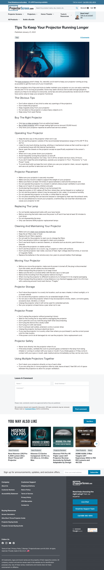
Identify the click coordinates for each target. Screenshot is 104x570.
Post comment (81, 409)
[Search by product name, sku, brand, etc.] (77, 8)
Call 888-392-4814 (89, 2)
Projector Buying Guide (10, 522)
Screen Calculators (8, 514)
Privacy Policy (26, 497)
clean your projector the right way (43, 232)
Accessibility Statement (10, 493)
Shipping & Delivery (28, 486)
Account (83, 8)
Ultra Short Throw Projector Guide (13, 518)
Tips (17, 37)
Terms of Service (27, 493)
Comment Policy (30, 409)
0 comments (84, 37)
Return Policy (25, 490)
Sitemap (25, 548)
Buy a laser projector (26, 125)
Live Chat (85, 502)
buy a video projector (31, 123)
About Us (5, 486)
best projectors (23, 82)
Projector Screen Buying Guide (12, 526)
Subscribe (94, 472)
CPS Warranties (26, 501)
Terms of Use (6, 548)
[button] (93, 8)
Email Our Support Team (85, 509)
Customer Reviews (8, 490)
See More (90, 421)
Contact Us (25, 505)
